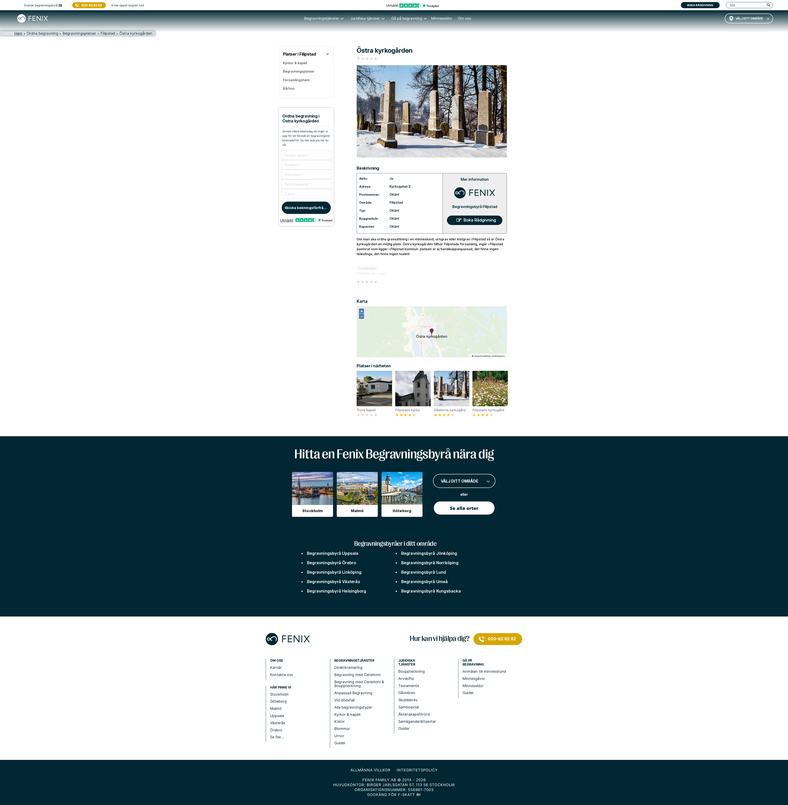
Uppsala (277, 716)
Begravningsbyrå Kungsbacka (431, 591)
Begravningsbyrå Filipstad (474, 206)
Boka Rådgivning (480, 220)
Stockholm (279, 694)
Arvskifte (406, 678)
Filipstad (396, 202)
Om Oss (276, 660)
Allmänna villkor (370, 770)
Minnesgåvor (474, 678)
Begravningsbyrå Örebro (331, 562)
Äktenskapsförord (414, 714)
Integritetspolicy (417, 770)
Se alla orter (464, 508)
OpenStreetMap (482, 356)
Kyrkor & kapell (347, 714)
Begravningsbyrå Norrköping (429, 562)
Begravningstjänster (354, 660)
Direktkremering (348, 667)
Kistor (339, 721)
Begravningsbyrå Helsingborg (336, 591)
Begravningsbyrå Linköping (334, 572)
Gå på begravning (473, 662)
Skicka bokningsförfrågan (307, 208)
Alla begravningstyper (353, 707)
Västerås (277, 723)
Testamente (408, 686)
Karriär (276, 667)
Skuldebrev (408, 700)
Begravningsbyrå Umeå (424, 581)
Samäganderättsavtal (416, 721)
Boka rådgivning (700, 5)
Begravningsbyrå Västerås (333, 581)
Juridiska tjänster (406, 662)
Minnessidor (473, 686)
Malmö (276, 708)
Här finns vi (280, 687)
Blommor (342, 728)
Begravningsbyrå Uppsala (332, 553)
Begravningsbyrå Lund (423, 572)
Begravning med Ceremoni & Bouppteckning (359, 684)
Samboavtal (408, 707)
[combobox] (749, 18)
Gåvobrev (406, 693)
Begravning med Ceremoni (357, 675)
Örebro (276, 730)
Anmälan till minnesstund (484, 671)
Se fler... (277, 737)
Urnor (339, 736)
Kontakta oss (281, 675)
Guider (340, 743)
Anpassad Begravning (353, 693)
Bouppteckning (411, 671)
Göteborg (278, 701)
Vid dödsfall (344, 700)
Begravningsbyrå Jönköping (429, 553)
